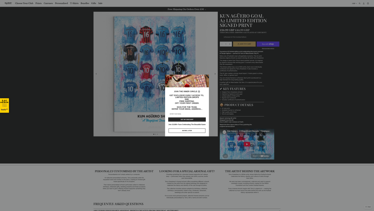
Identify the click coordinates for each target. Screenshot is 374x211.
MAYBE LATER (187, 130)
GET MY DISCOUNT (187, 119)
